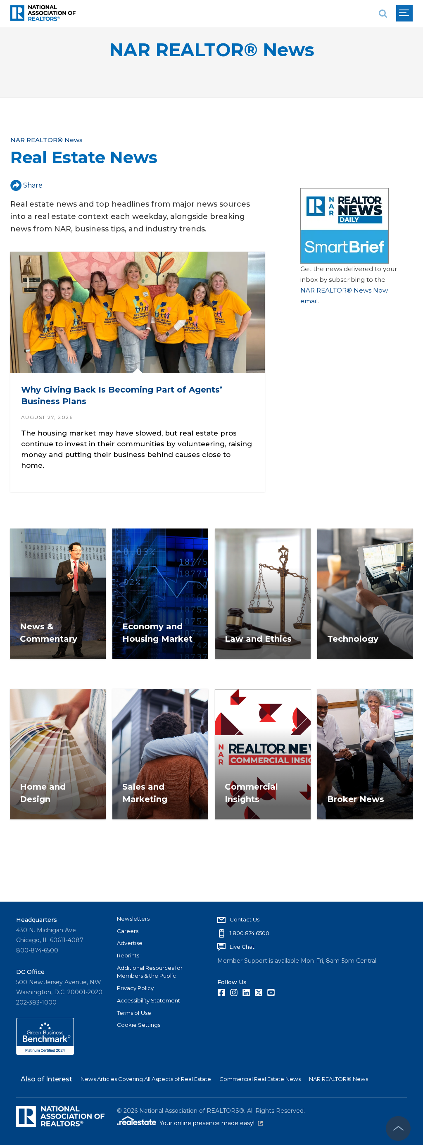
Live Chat (242, 946)
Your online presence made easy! (211, 1123)
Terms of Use (134, 1012)
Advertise (130, 943)
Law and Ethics (258, 639)
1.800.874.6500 (249, 933)
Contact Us (244, 919)
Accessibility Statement (148, 1000)
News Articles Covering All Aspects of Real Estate (146, 1079)
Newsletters (133, 918)
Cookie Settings (138, 1024)
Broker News (355, 799)
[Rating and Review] (45, 1053)
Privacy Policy (135, 988)
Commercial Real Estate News (260, 1079)
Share (33, 185)
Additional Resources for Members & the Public (150, 971)
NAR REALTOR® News (211, 50)
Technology (352, 639)
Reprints (128, 955)
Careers (127, 931)
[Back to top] (398, 1128)
